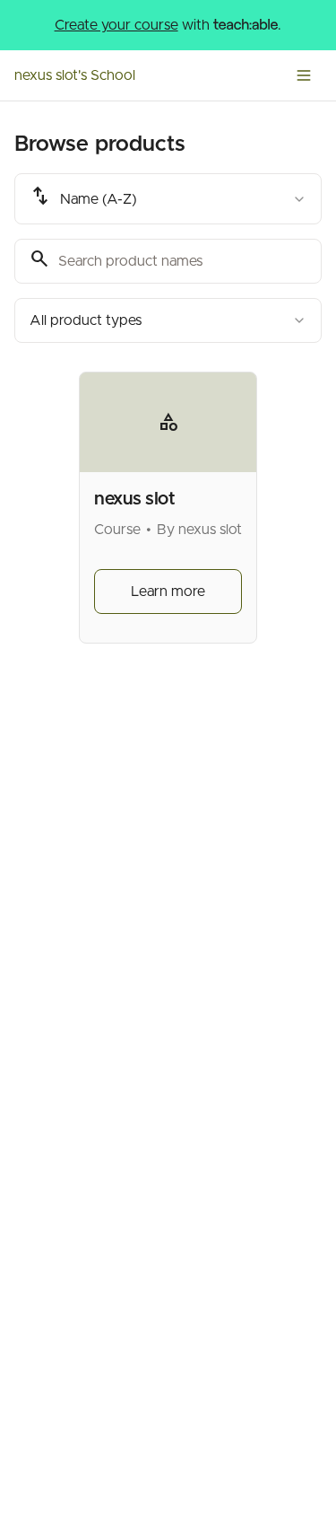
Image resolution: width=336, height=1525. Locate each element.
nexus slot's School (74, 75)
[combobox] (168, 198)
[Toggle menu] (304, 75)
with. (168, 25)
